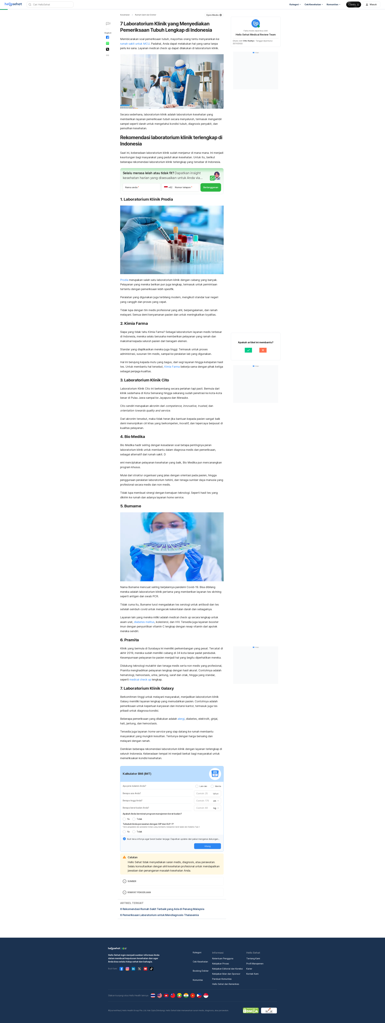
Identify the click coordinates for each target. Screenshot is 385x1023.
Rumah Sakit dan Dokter (145, 15)
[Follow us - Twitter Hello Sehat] (139, 969)
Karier (249, 968)
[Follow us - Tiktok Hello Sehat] (151, 969)
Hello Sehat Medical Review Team (256, 34)
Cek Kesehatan (200, 961)
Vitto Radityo (248, 41)
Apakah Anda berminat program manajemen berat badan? (152, 813)
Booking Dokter (201, 970)
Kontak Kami (252, 974)
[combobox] (215, 801)
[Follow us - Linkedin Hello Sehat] (133, 969)
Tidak (139, 819)
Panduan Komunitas (222, 979)
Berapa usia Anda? (132, 793)
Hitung (208, 846)
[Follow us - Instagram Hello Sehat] (127, 969)
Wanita (218, 786)
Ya (128, 819)
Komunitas (198, 980)
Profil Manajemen (254, 963)
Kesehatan (125, 15)
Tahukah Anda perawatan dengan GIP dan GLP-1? (148, 824)
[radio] (196, 786)
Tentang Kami (253, 958)
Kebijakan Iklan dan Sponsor (226, 974)
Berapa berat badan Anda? (136, 807)
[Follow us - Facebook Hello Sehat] (121, 969)
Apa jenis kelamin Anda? (134, 786)
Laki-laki (203, 786)
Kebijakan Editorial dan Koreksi (227, 968)
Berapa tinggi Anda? (132, 800)
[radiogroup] (208, 786)
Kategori (197, 952)
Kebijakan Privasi (220, 963)
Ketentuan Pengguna (222, 958)
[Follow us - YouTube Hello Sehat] (145, 969)
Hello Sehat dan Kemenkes (225, 984)
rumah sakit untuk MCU (135, 43)
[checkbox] (124, 838)
